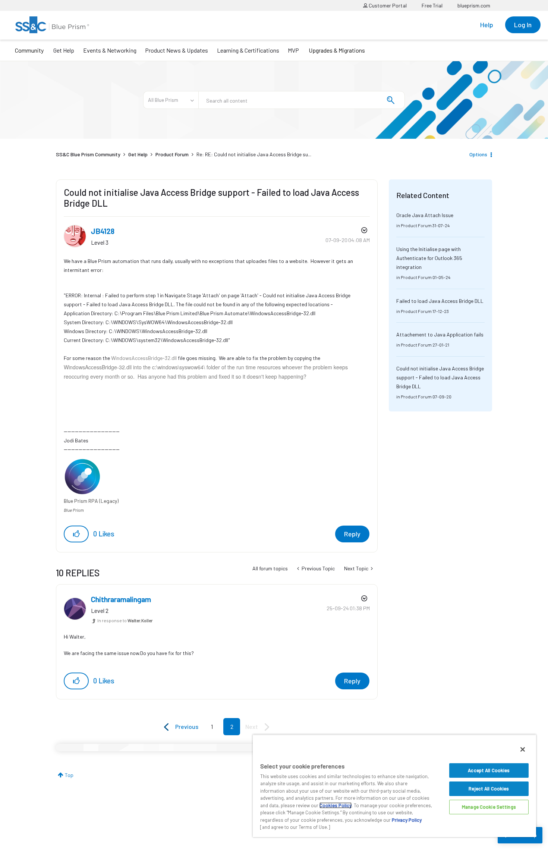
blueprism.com (473, 5)
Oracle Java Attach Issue (424, 215)
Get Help (63, 50)
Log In (523, 25)
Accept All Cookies (489, 770)
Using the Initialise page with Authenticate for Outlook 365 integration (429, 258)
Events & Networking (109, 50)
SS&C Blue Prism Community (88, 154)
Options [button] (478, 154)
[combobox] (301, 100)
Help (486, 25)
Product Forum (172, 154)
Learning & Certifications (248, 50)
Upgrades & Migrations (337, 50)
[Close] (522, 749)
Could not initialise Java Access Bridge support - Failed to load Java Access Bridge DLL (440, 377)
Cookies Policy (335, 805)
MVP (293, 50)
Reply (352, 534)
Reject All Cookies (489, 789)
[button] (76, 534)
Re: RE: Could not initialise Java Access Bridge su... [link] (253, 154)
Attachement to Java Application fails (440, 334)
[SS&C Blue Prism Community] (52, 24)
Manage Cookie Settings (489, 807)
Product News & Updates (176, 50)
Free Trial (432, 5)
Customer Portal (387, 5)
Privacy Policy (407, 820)
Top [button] (69, 775)
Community (29, 50)
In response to (124, 620)
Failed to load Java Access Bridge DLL (440, 301)
